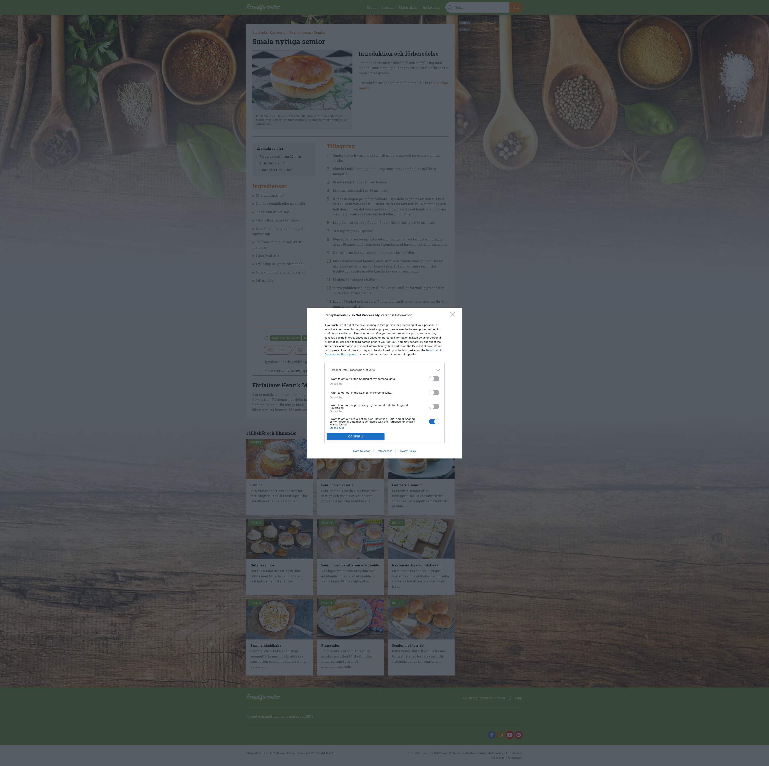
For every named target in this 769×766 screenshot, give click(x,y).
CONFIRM (355, 436)
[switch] (434, 378)
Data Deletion (361, 450)
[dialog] (384, 383)
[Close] (454, 315)
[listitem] (384, 370)
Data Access (384, 450)
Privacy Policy (407, 450)
